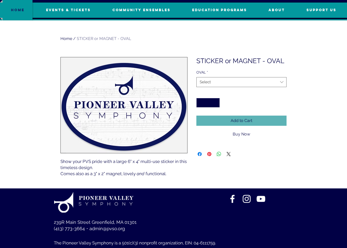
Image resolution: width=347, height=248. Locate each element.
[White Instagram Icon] (246, 199)
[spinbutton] (208, 102)
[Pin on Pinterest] (209, 154)
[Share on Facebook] (200, 154)
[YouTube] (261, 199)
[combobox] (241, 82)
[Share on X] (229, 154)
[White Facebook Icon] (232, 199)
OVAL (202, 72)
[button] (321, 10)
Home (66, 38)
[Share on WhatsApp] (219, 154)
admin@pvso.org (107, 228)
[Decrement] (200, 102)
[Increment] (216, 102)
